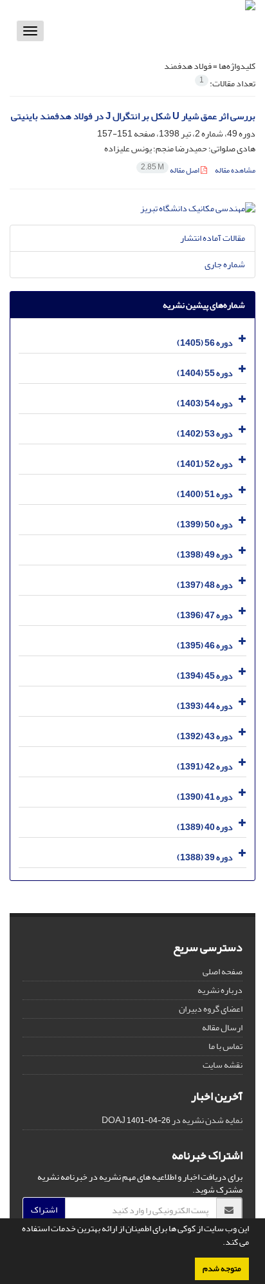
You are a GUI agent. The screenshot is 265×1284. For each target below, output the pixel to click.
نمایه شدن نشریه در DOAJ (172, 1120)
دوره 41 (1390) (205, 797)
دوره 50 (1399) (205, 524)
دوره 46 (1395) (205, 645)
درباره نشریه (219, 990)
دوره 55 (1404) (205, 373)
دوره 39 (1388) (205, 857)
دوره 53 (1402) (205, 433)
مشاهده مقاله (235, 170)
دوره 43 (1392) (205, 736)
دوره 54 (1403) (205, 403)
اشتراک (44, 1209)
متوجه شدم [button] (222, 1268)
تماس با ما (225, 1046)
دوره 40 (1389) (205, 827)
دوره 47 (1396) (205, 615)
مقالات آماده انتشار (212, 238)
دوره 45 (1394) (205, 675)
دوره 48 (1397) (205, 585)
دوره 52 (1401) (205, 464)
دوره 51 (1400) (205, 494)
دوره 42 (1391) (205, 766)
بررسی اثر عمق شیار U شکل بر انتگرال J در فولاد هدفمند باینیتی (133, 116)
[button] (219, 1243)
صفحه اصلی (222, 971)
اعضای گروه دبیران (210, 1008)
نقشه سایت (222, 1064)
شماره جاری (225, 264)
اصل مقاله (171, 170)
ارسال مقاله (222, 1027)
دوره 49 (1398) (205, 554)
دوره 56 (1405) (205, 343)
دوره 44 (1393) (205, 706)
